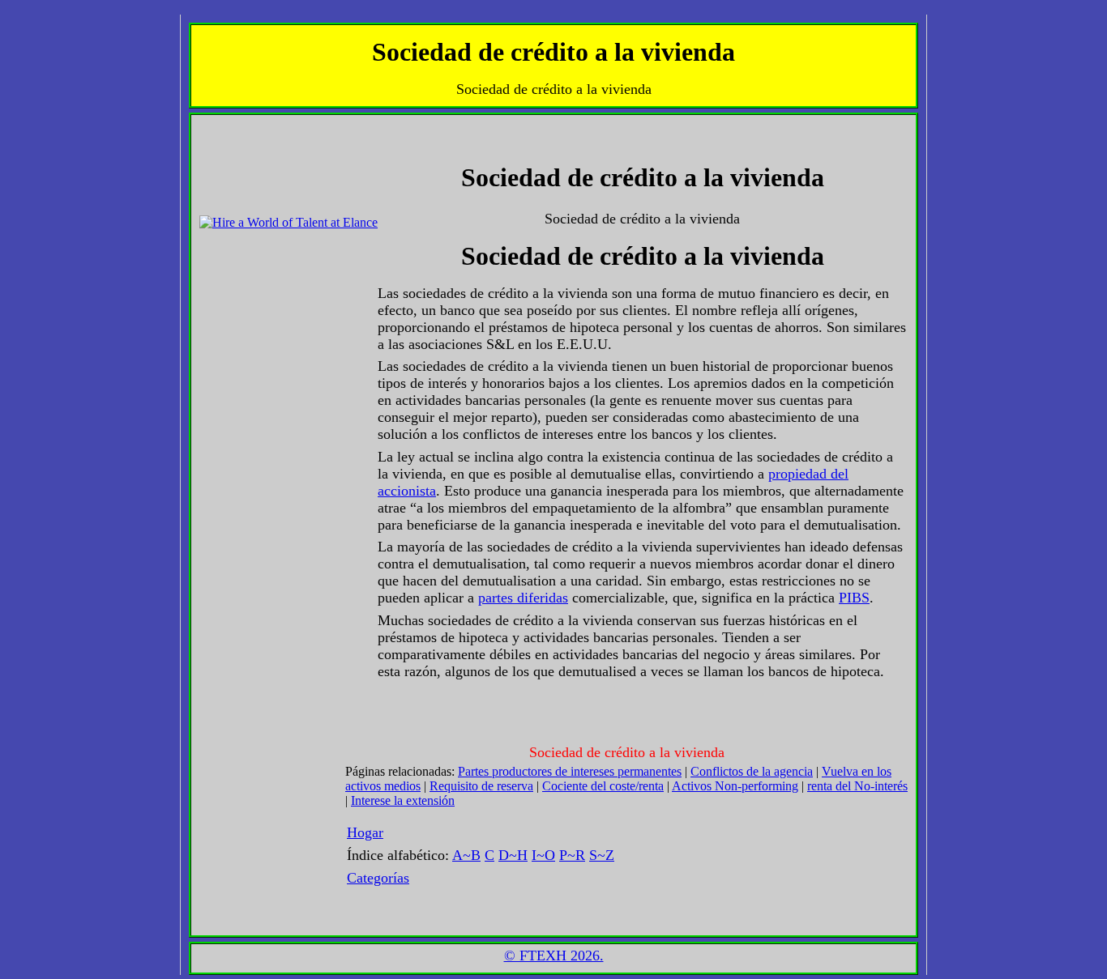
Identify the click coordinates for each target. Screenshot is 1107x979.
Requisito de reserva (481, 786)
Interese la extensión (403, 800)
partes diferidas (523, 598)
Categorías (378, 878)
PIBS (854, 598)
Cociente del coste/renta (603, 786)
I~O (543, 855)
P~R (572, 855)
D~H (513, 855)
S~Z (601, 855)
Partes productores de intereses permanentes (570, 771)
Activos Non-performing (735, 786)
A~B (466, 855)
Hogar (365, 832)
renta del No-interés (857, 786)
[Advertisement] (248, 159)
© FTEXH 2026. (554, 955)
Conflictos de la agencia (751, 771)
